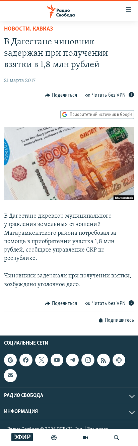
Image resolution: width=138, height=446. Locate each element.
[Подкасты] (119, 360)
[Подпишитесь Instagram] (87, 360)
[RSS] (103, 360)
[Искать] (117, 437)
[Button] (61, 95)
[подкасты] (54, 437)
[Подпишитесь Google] (10, 360)
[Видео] (85, 437)
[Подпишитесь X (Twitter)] (41, 360)
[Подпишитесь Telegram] (72, 360)
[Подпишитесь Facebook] (25, 360)
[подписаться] (10, 375)
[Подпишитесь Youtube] (57, 360)
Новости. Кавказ (28, 29)
